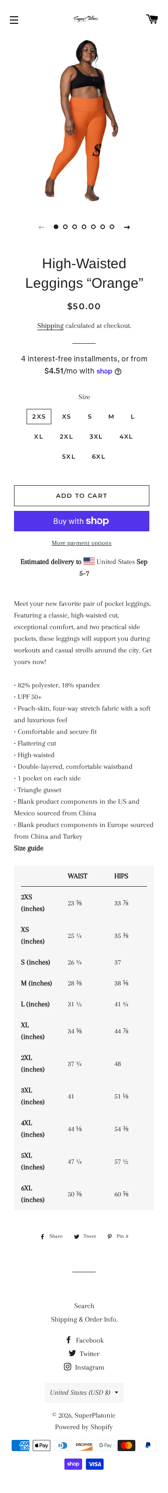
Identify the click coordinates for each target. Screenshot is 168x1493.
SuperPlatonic (95, 1415)
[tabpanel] (84, 121)
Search (84, 1306)
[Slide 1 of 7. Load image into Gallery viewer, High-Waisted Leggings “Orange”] (56, 226)
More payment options (82, 542)
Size (84, 397)
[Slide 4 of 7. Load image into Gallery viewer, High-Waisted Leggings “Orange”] (84, 226)
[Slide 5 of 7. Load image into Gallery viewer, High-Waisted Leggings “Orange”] (93, 226)
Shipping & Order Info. (84, 1319)
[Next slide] (127, 227)
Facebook (89, 1340)
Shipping (50, 325)
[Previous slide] (41, 227)
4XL (126, 436)
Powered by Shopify (84, 1427)
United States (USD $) (80, 1392)
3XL (96, 436)
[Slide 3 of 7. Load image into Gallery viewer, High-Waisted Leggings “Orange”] (74, 226)
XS (66, 416)
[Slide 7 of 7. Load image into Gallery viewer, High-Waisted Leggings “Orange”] (112, 226)
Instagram (89, 1367)
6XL (98, 456)
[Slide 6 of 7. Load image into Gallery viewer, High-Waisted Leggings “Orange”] (102, 226)
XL (38, 436)
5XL (69, 456)
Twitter (88, 1354)
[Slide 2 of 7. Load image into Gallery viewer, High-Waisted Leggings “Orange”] (65, 226)
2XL (66, 436)
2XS (39, 416)
